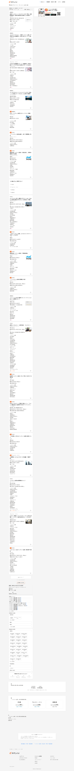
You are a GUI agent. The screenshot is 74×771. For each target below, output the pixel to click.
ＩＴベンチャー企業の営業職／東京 (17, 279)
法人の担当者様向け (22, 759)
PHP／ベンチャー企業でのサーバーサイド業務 (20, 113)
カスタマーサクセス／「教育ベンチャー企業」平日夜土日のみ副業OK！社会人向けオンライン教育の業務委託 (21, 36)
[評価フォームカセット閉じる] (31, 673)
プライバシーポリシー (38, 759)
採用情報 (36, 763)
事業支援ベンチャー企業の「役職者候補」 (19, 253)
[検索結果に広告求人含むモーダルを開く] (12, 9)
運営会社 (36, 761)
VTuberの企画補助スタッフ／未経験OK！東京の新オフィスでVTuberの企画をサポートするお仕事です (21, 65)
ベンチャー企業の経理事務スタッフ (17, 480)
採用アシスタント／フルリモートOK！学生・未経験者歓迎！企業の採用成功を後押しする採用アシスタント (21, 15)
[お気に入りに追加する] (30, 29)
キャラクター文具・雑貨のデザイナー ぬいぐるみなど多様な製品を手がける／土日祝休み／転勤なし (21, 200)
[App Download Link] (47, 14)
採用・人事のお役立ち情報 (54, 759)
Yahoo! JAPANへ (12, 766)
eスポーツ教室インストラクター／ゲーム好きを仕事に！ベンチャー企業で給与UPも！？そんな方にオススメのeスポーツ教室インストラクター (21, 517)
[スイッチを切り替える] (18, 9)
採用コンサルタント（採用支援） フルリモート (20, 325)
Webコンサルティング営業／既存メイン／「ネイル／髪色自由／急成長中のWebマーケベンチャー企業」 (20, 405)
